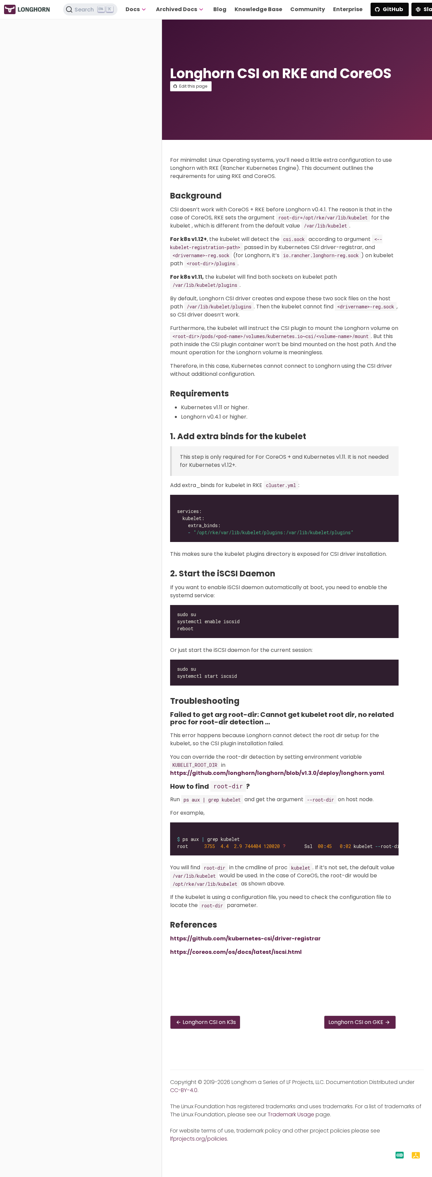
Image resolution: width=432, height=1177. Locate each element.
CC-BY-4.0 (183, 1090)
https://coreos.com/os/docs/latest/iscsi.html (236, 952)
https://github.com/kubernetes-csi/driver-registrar (245, 938)
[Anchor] (227, 195)
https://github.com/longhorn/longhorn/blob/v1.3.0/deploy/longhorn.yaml (277, 773)
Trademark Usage (291, 1114)
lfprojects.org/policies (198, 1139)
